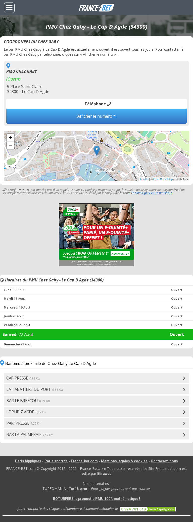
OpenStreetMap (163, 179)
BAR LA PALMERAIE (29, 434)
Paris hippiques (28, 461)
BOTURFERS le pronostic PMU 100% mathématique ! (96, 499)
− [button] (10, 145)
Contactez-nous (164, 461)
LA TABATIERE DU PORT (34, 389)
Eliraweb (104, 474)
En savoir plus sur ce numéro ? (151, 193)
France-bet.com (84, 461)
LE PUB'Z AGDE (26, 412)
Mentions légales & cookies (124, 461)
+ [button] (10, 137)
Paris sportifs (56, 461)
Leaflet (144, 179)
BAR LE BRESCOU (28, 400)
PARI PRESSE (23, 423)
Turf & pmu (78, 489)
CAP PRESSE (23, 378)
